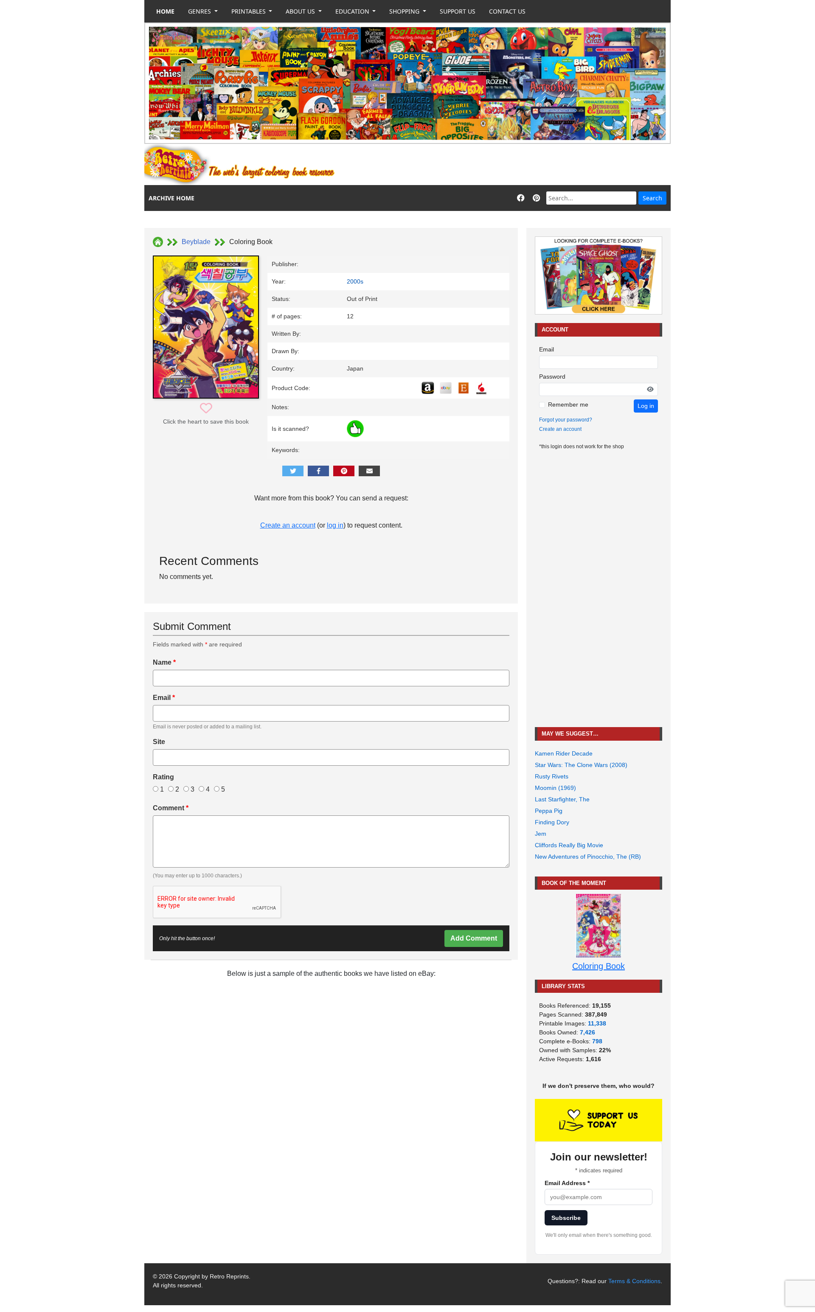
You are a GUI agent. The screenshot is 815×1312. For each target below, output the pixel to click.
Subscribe (566, 1217)
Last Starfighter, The (562, 799)
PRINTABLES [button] (249, 11)
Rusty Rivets (551, 776)
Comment (170, 808)
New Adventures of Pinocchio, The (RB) (588, 856)
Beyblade (196, 241)
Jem (540, 833)
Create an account (287, 525)
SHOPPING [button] (405, 11)
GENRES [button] (200, 11)
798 (597, 1041)
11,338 (597, 1023)
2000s (355, 281)
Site (159, 741)
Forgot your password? (565, 420)
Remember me (568, 404)
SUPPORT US (457, 11)
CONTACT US (507, 11)
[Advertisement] (516, 165)
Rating (163, 777)
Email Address (567, 1183)
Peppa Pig (548, 810)
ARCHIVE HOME (171, 198)
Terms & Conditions (634, 1281)
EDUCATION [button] (353, 11)
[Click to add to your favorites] (206, 408)
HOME (165, 11)
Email (164, 697)
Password (552, 376)
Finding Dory (552, 822)
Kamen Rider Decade (564, 753)
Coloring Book (598, 966)
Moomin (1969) (555, 787)
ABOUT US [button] (301, 11)
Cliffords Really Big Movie (569, 845)
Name (164, 662)
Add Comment (473, 938)
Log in (646, 405)
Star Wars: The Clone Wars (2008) (581, 764)
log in (335, 525)
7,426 (587, 1032)
